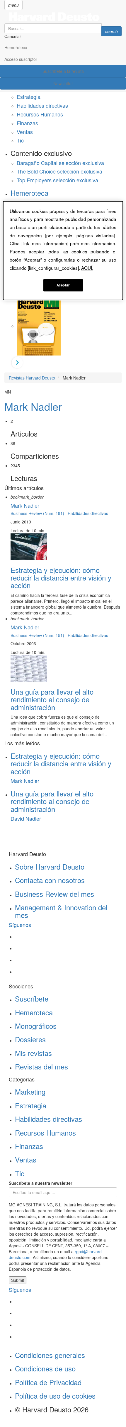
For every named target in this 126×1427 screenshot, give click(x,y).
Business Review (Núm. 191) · (39, 513)
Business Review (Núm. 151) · (39, 635)
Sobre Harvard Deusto (49, 866)
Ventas (25, 131)
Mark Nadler (33, 406)
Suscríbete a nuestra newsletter (40, 1183)
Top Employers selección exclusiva (57, 180)
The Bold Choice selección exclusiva (59, 171)
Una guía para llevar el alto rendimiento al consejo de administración (52, 699)
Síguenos (20, 924)
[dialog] (63, 250)
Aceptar (63, 285)
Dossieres (30, 1039)
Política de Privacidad (48, 1382)
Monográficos (36, 1026)
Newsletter (63, 83)
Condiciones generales (50, 1355)
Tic (20, 140)
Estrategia (28, 96)
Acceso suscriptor (20, 59)
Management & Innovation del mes (61, 911)
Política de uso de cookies (55, 1395)
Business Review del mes (54, 894)
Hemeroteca (15, 47)
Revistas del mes (41, 1066)
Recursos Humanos (40, 114)
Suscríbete (31, 998)
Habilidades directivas (42, 105)
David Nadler (26, 818)
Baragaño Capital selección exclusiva (60, 162)
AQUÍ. (87, 268)
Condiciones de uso (45, 1368)
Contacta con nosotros (50, 880)
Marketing (30, 1091)
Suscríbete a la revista (63, 71)
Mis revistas (33, 1053)
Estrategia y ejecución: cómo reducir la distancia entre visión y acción (61, 577)
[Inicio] (63, 16)
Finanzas (27, 123)
